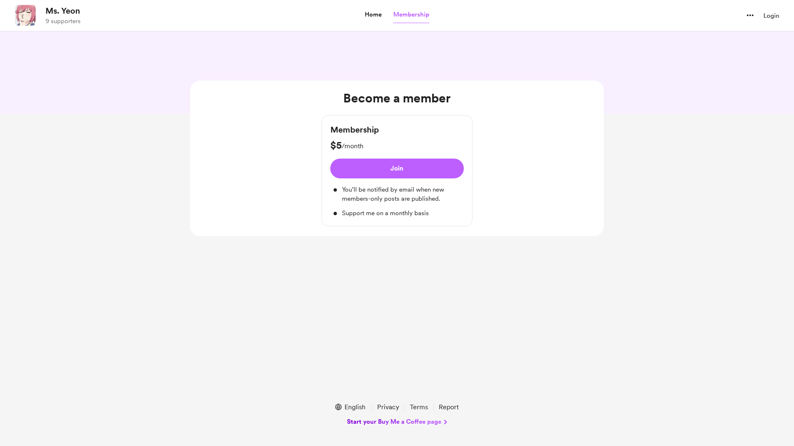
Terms (419, 407)
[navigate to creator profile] (25, 15)
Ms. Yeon (62, 11)
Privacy (388, 407)
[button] (373, 14)
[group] (397, 171)
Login (771, 15)
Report (449, 407)
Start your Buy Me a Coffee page (394, 421)
